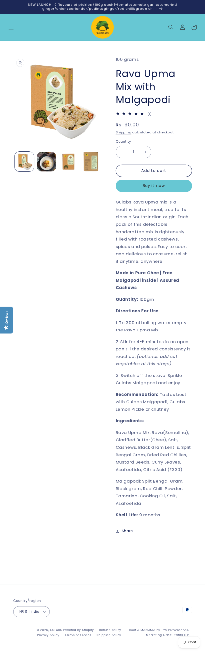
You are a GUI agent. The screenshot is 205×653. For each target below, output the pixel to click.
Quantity (123, 141)
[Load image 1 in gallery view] (24, 161)
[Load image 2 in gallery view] (46, 161)
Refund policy (110, 630)
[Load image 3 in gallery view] (68, 161)
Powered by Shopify (78, 630)
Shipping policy (108, 635)
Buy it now (153, 185)
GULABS (56, 630)
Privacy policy (48, 635)
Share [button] (127, 530)
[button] (11, 27)
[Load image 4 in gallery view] (90, 161)
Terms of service (78, 635)
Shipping (124, 132)
